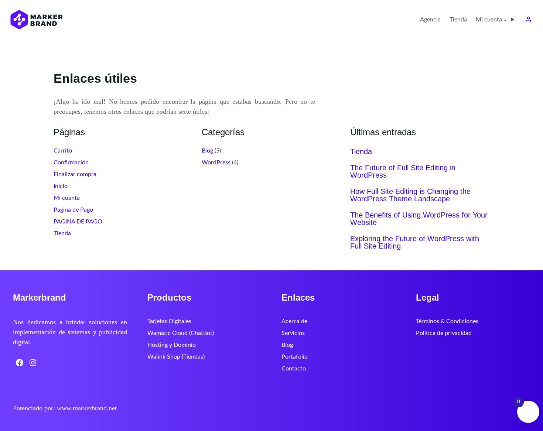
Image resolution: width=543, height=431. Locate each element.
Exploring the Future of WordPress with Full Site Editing (414, 242)
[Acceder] (528, 19)
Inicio (61, 186)
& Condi (451, 321)
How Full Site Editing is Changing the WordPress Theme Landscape (410, 195)
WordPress (216, 162)
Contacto (293, 369)
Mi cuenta (67, 198)
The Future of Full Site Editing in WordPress (402, 171)
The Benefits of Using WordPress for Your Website (419, 218)
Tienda (62, 233)
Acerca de (294, 321)
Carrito (63, 151)
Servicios (293, 333)
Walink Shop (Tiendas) (176, 357)
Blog (207, 151)
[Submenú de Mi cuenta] (505, 19)
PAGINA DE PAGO (78, 222)
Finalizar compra (75, 174)
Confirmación (71, 162)
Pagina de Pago (73, 210)
